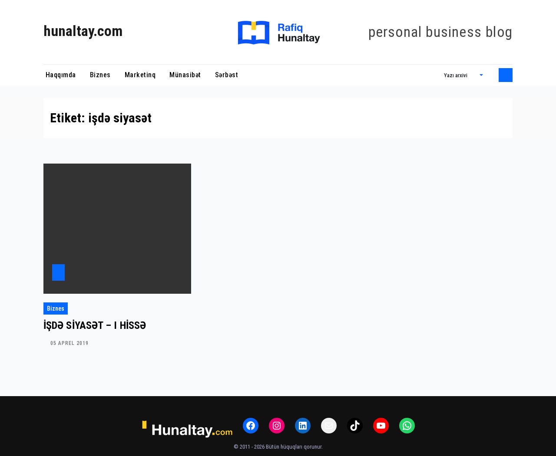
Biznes (100, 75)
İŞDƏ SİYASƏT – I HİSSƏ (94, 325)
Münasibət (185, 75)
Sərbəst (226, 75)
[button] (463, 75)
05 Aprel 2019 (69, 343)
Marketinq (140, 75)
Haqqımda (59, 75)
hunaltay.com (82, 31)
